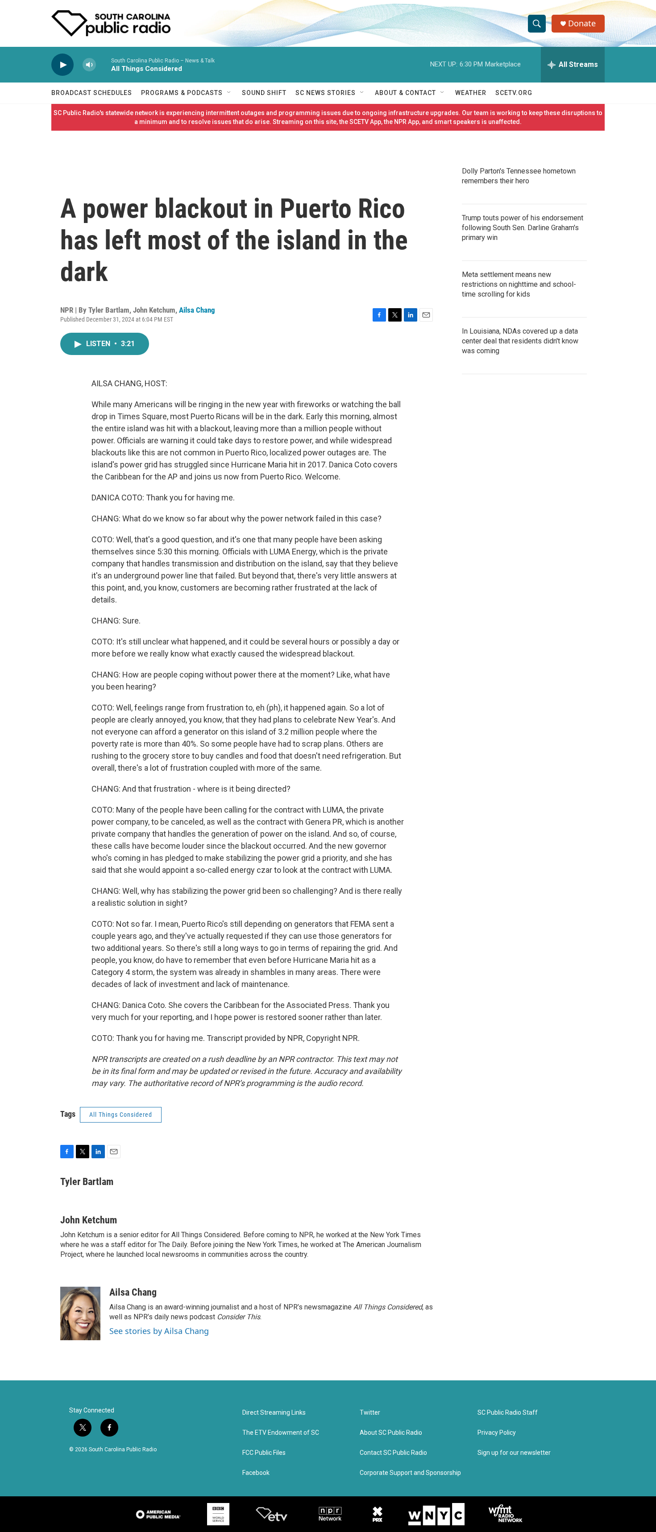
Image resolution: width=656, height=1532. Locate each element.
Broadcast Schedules (91, 92)
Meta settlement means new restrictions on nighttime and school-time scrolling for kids (519, 284)
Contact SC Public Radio (393, 1452)
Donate (582, 23)
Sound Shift (264, 92)
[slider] (103, 64)
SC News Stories (325, 92)
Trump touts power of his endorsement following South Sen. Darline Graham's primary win (522, 228)
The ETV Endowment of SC (280, 1432)
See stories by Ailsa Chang (159, 1331)
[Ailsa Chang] (80, 1313)
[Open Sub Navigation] (229, 92)
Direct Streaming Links (274, 1412)
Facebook (256, 1473)
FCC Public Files (264, 1452)
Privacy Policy (496, 1432)
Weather (470, 92)
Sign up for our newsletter (514, 1452)
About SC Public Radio (391, 1432)
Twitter (370, 1412)
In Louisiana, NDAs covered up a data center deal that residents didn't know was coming (520, 341)
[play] (62, 65)
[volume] (89, 65)
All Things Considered (120, 1114)
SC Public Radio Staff (507, 1412)
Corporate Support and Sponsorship (410, 1473)
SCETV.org (513, 92)
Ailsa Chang (197, 310)
